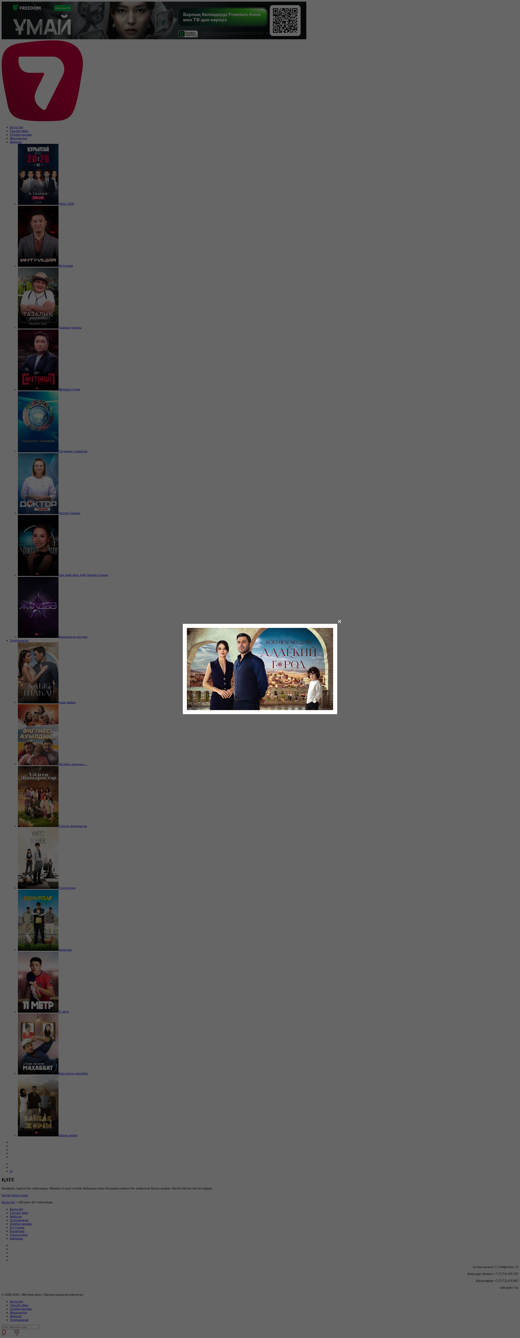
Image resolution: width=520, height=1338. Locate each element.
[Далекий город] (260, 668)
